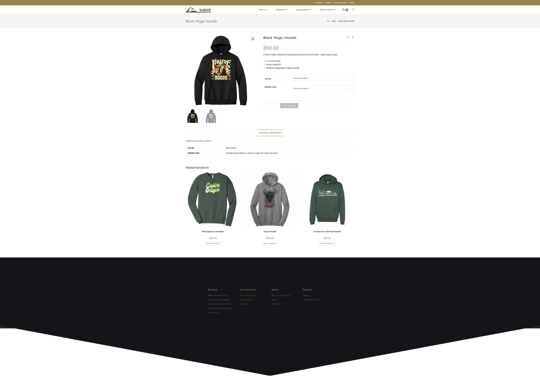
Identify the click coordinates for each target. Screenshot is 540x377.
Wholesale (319, 3)
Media (352, 3)
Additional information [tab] (270, 133)
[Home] (328, 21)
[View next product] (352, 37)
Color (268, 79)
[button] (253, 39)
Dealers (329, 3)
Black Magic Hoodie (346, 21)
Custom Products (340, 3)
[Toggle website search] (353, 9)
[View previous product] (348, 37)
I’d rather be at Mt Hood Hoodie (327, 231)
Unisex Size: (271, 87)
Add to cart (289, 106)
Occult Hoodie (270, 231)
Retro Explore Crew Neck (213, 231)
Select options (212, 243)
